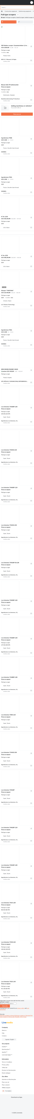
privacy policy (20, 1008)
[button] (31, 2)
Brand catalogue (6, 1073)
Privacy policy (5, 1064)
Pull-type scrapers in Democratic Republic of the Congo (16, 1016)
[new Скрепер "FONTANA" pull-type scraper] (17, 280)
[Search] (31, 7)
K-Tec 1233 (4, 216)
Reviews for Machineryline (9, 1070)
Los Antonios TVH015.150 (9, 752)
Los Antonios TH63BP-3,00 (9, 600)
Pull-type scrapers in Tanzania (22, 1015)
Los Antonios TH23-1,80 (8, 902)
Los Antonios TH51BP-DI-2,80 (10, 562)
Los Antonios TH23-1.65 (8, 981)
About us (4, 1030)
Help (3, 1033)
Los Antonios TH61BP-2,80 (9, 865)
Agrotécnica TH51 (6, 177)
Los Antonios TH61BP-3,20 (9, 827)
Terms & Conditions (7, 1062)
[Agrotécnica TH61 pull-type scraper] (17, 319)
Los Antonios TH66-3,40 (8, 715)
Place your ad (17, 114)
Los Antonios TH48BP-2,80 (9, 677)
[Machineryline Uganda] (11, 2)
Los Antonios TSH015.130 (9, 450)
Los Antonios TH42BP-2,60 (9, 406)
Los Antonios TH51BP (8, 790)
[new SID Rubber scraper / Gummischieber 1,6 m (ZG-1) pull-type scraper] (17, 35)
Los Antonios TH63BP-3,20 (9, 487)
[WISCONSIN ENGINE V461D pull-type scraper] (17, 358)
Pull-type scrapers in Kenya (7, 1015)
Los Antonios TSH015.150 (9, 525)
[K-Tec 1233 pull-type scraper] (17, 206)
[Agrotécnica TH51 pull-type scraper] (17, 166)
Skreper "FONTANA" (7, 290)
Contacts (4, 1035)
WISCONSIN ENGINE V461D (9, 369)
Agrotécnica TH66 (6, 138)
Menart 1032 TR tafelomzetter (10, 84)
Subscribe (5, 1006)
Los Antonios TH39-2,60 (8, 942)
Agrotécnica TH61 (6, 330)
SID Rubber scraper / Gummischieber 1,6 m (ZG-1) (16, 45)
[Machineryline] (2, 11)
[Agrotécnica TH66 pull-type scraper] (17, 127)
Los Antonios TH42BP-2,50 (9, 638)
